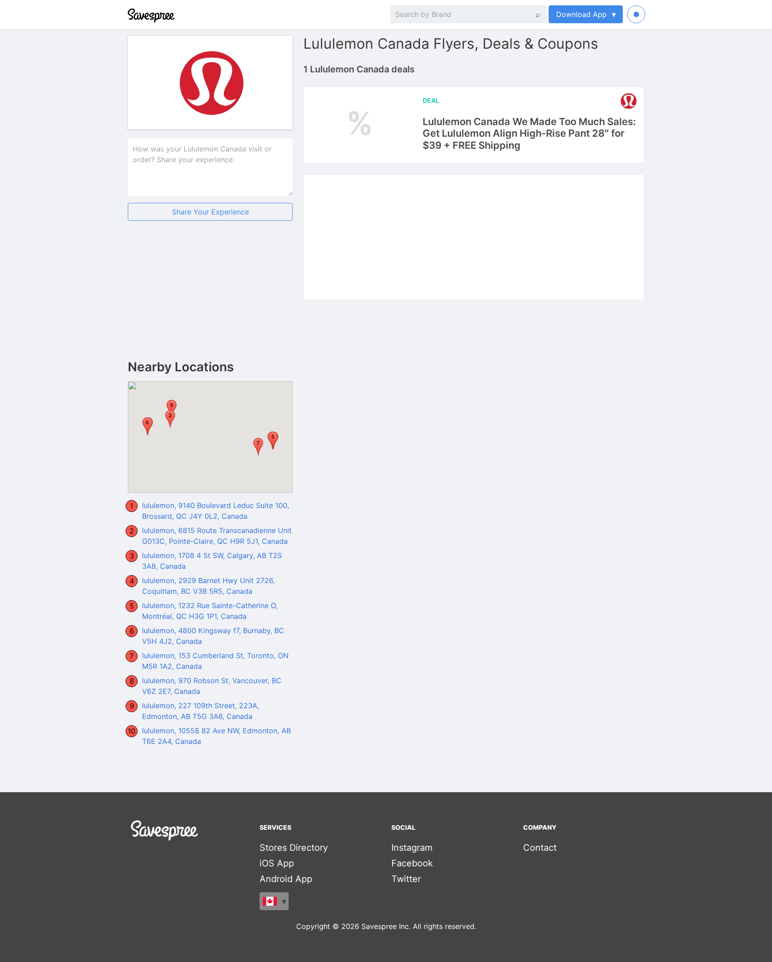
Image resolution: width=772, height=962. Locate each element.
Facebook (412, 863)
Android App (286, 879)
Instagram (411, 847)
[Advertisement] (210, 297)
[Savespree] (128, 14)
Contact (540, 847)
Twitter (406, 879)
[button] (170, 419)
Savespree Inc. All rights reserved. (418, 926)
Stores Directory (294, 847)
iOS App (277, 863)
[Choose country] (274, 901)
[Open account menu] (636, 14)
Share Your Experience (210, 211)
